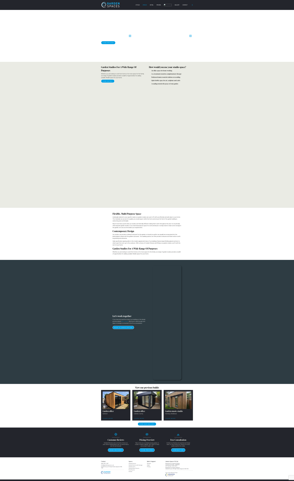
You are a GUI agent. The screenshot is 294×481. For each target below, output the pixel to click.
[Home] (132, 5)
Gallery (177, 5)
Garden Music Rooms (134, 468)
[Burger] (191, 5)
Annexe (130, 471)
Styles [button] (138, 5)
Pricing (159, 5)
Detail (152, 5)
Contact (185, 5)
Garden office (108, 411)
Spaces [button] (145, 5)
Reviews (149, 463)
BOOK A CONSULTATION (123, 327)
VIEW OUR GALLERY (147, 424)
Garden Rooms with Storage (135, 465)
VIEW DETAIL (108, 81)
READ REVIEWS (116, 450)
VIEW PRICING (108, 42)
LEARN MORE (108, 418)
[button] (130, 36)
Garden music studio (174, 411)
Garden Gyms (132, 466)
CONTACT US (178, 450)
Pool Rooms (132, 470)
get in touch (124, 321)
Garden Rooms (132, 463)
